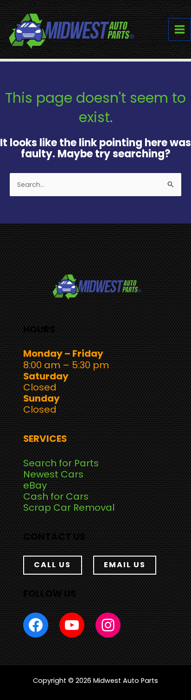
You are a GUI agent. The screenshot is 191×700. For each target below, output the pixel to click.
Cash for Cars (56, 496)
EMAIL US (125, 564)
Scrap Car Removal (69, 507)
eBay (35, 485)
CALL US (52, 564)
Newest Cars (53, 474)
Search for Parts (61, 463)
